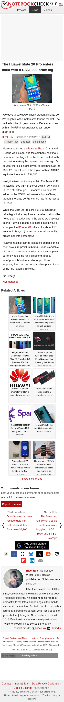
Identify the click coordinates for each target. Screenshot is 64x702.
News (35, 10)
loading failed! (8, 655)
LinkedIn (55, 628)
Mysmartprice (10, 281)
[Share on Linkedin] (32, 560)
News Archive (29, 641)
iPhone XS (24, 227)
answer (31, 497)
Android (46, 137)
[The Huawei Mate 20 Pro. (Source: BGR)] (32, 88)
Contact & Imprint (12, 683)
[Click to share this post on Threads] (22, 554)
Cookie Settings (23, 688)
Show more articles (32, 478)
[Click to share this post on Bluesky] (31, 554)
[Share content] (6, 554)
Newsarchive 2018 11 (48, 641)
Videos (48, 10)
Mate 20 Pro (35, 148)
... (60, 10)
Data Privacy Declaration (46, 683)
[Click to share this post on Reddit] (48, 554)
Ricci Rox (7, 137)
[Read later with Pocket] (57, 554)
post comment (12, 504)
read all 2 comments (13, 497)
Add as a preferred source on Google (35, 545)
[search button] (51, 3)
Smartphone (39, 141)
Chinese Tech (11, 141)
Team (27, 683)
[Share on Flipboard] (23, 560)
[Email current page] (40, 560)
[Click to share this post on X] (39, 554)
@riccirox (40, 628)
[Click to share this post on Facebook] (14, 554)
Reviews (21, 10)
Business (25, 141)
